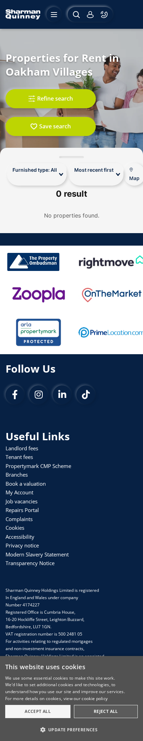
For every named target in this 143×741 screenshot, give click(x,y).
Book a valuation (26, 483)
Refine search (55, 98)
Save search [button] (55, 126)
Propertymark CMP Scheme (38, 465)
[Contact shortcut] (105, 14)
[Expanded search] (75, 14)
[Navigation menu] (54, 14)
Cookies (15, 527)
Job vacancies (21, 501)
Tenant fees (19, 456)
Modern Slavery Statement (37, 554)
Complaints (19, 519)
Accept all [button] (38, 711)
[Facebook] (15, 394)
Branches (17, 474)
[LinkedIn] (62, 394)
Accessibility (20, 536)
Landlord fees (22, 448)
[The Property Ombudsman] (33, 262)
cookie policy (95, 698)
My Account (19, 492)
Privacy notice (22, 545)
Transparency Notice (30, 563)
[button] (71, 729)
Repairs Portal (22, 509)
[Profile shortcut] (90, 14)
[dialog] (71, 698)
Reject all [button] (106, 711)
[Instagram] (38, 394)
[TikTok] (85, 394)
